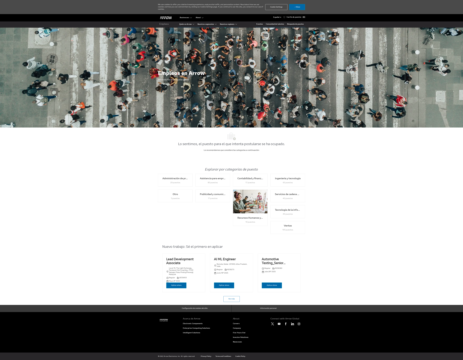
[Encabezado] (166, 18)
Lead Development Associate (180, 261)
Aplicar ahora (176, 285)
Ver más (231, 299)
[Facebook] (285, 323)
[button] (277, 17)
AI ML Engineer (225, 259)
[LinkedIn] (292, 323)
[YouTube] (279, 323)
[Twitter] (272, 323)
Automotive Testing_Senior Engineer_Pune (272, 261)
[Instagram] (299, 323)
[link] (169, 320)
